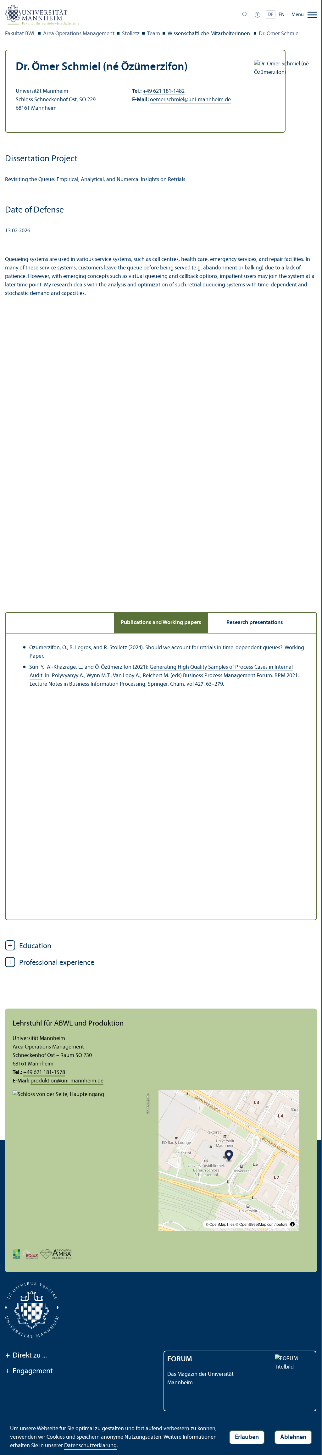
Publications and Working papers (161, 623)
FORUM (179, 1359)
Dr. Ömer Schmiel (279, 34)
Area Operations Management (78, 34)
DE (271, 14)
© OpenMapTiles (220, 1224)
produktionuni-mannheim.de (67, 1081)
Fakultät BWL (20, 34)
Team (153, 34)
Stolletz (131, 34)
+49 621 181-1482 (164, 91)
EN (282, 14)
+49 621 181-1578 (44, 1073)
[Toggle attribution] (292, 1224)
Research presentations (254, 623)
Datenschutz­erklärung (90, 1446)
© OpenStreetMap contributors (261, 1224)
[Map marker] (229, 1156)
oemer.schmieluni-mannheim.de (190, 100)
